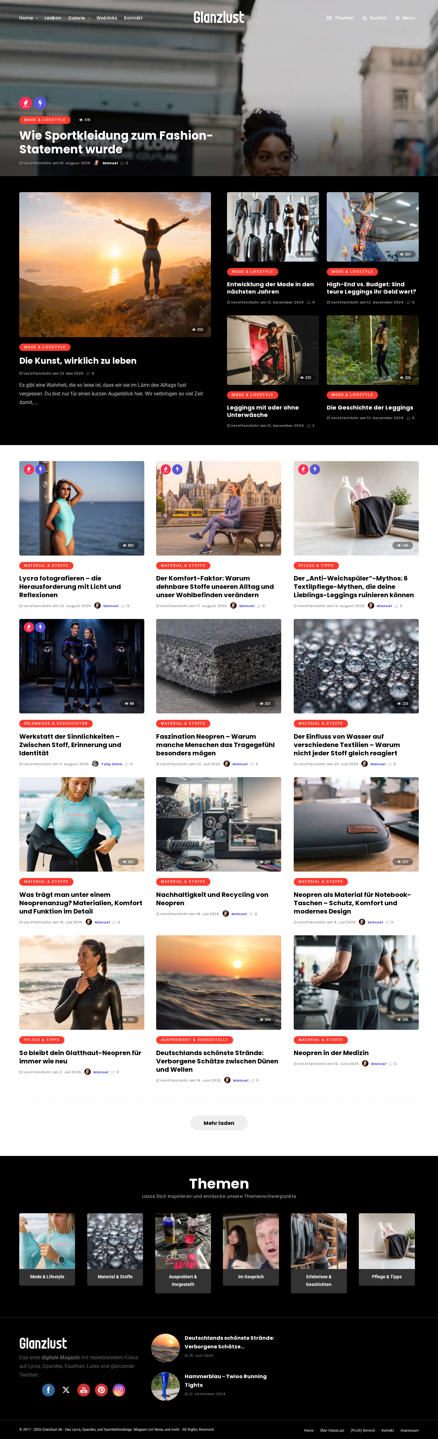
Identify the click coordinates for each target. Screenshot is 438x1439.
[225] (356, 712)
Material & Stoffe (46, 566)
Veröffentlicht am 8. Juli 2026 (326, 922)
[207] (373, 260)
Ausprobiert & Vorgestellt (194, 1040)
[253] (115, 335)
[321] (218, 712)
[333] (81, 1028)
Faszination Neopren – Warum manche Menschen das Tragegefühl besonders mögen (215, 745)
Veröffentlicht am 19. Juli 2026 (52, 922)
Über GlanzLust (332, 1430)
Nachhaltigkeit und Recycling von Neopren (212, 898)
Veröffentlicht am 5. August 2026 (55, 764)
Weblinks (107, 18)
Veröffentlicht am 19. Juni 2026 (190, 1080)
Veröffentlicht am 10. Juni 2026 (327, 1063)
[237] (356, 870)
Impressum (409, 1430)
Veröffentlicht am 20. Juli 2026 (327, 764)
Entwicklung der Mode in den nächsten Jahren (270, 288)
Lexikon (53, 18)
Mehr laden (219, 1123)
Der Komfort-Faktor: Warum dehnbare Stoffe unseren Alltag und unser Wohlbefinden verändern (215, 586)
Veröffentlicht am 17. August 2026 (193, 605)
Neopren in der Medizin (331, 1052)
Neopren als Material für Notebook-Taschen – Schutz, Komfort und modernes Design (352, 903)
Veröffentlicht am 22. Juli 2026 (189, 764)
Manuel (111, 605)
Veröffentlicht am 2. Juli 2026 (51, 1072)
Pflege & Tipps (316, 566)
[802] (81, 554)
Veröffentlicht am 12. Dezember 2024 (267, 302)
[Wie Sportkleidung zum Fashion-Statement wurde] (219, 88)
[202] (273, 260)
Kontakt (133, 18)
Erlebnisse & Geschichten (56, 723)
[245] (356, 1028)
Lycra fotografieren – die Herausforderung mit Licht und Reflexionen (70, 586)
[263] (81, 870)
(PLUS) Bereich (363, 1430)
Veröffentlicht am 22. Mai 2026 (52, 373)
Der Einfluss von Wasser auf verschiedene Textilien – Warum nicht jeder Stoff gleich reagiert (347, 745)
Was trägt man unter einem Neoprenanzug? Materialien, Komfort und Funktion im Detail (80, 903)
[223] (273, 383)
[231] (218, 870)
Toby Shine (111, 764)
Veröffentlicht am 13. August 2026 (330, 605)
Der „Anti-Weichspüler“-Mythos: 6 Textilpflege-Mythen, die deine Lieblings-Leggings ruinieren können (354, 586)
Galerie (76, 18)
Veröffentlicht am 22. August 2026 (56, 605)
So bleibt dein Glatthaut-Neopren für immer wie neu (80, 1057)
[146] (218, 554)
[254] (218, 1028)
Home (26, 18)
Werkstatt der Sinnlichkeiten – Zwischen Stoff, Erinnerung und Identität (70, 745)
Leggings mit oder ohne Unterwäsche (263, 411)
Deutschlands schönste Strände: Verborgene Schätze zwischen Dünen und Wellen (217, 1061)
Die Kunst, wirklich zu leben (78, 361)
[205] (373, 383)
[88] (81, 712)
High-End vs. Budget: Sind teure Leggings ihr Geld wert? (371, 288)
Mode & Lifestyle (45, 347)
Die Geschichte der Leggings (370, 407)
